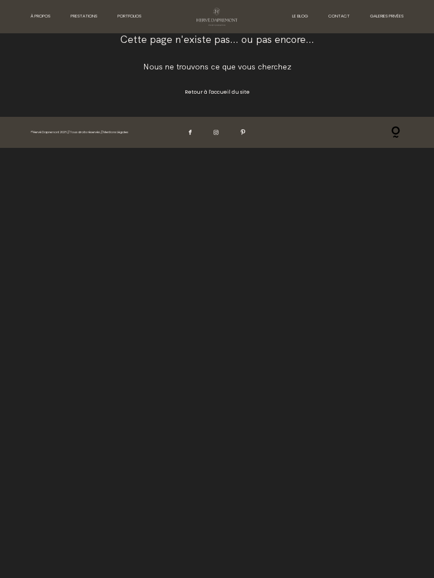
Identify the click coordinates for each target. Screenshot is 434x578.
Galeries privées (386, 16)
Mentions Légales (115, 132)
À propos (40, 16)
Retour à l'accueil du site (217, 92)
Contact (339, 16)
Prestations (84, 16)
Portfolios (129, 16)
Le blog (300, 16)
